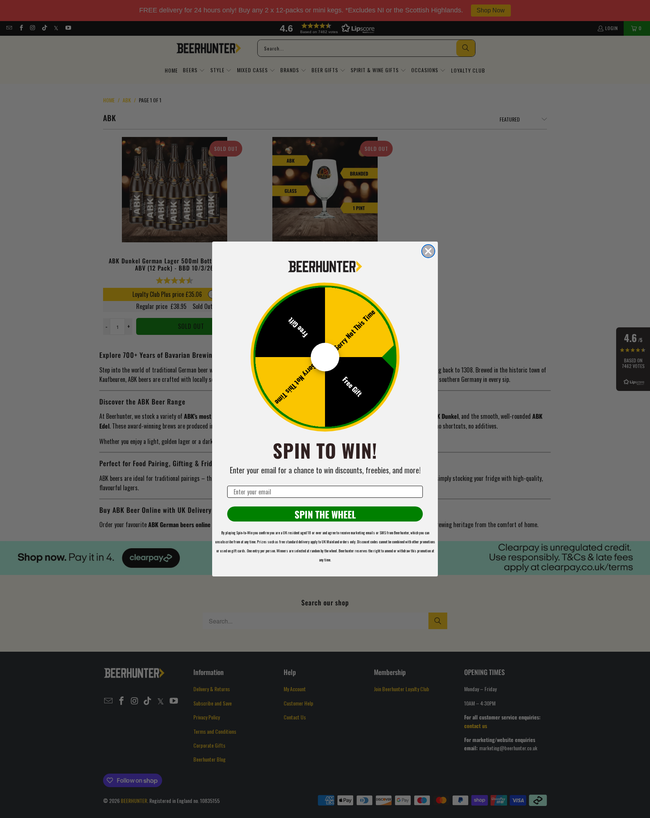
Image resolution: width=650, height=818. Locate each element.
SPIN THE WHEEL (325, 514)
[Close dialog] (428, 251)
